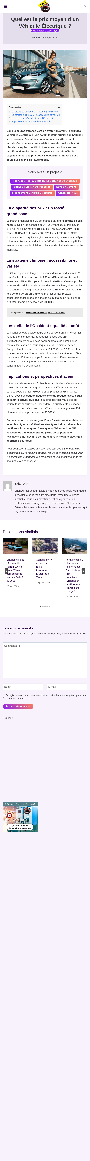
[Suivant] (83, 571)
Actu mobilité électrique (45, 31)
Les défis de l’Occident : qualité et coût (32, 118)
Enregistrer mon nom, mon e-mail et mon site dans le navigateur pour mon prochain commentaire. (46, 697)
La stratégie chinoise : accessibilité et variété (35, 115)
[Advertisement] (20, 755)
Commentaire (13, 645)
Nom (7, 686)
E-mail (53, 686)
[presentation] (15, 546)
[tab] (40, 606)
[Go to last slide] (6, 571)
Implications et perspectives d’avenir (31, 121)
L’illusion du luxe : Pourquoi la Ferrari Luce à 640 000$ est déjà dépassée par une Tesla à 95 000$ (15, 570)
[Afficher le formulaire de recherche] (85, 6)
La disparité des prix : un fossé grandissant (34, 111)
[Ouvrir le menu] (5, 6)
